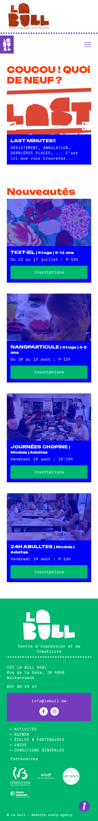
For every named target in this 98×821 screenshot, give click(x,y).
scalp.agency (60, 815)
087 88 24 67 (22, 686)
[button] (87, 44)
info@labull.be (49, 701)
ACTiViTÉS (25, 729)
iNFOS (20, 745)
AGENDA (21, 734)
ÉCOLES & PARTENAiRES (39, 740)
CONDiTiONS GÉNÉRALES (39, 750)
